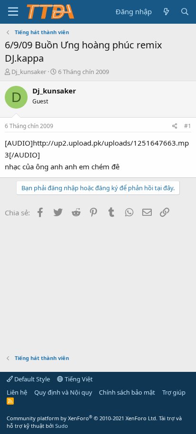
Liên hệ (17, 392)
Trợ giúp (174, 392)
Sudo (61, 425)
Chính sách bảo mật (127, 392)
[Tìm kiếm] (185, 11)
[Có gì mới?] (166, 11)
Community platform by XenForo (82, 418)
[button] (13, 12)
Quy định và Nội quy (63, 392)
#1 (187, 126)
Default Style (31, 379)
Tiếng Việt (78, 379)
